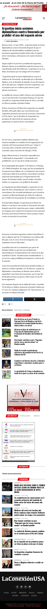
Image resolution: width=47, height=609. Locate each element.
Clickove (38, 604)
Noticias (18, 310)
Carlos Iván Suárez (12, 41)
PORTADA (6, 593)
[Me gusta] (3, 304)
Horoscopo (31, 461)
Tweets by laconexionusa (11, 474)
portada (27, 310)
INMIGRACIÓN (22, 593)
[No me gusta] (10, 304)
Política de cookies (33, 606)
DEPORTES (32, 593)
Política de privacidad (16, 606)
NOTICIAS (14, 593)
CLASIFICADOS (25, 596)
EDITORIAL (34, 596)
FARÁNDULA (40, 593)
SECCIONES (15, 596)
